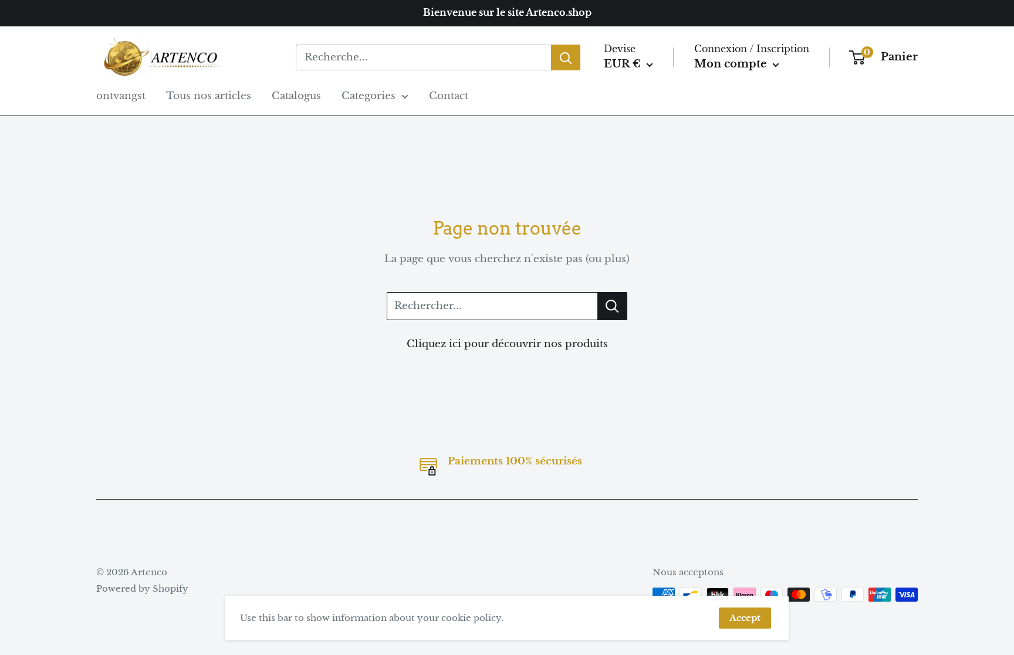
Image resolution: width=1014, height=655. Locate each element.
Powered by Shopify (142, 588)
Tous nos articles (208, 96)
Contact (448, 96)
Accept (744, 617)
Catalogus (296, 96)
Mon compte (732, 63)
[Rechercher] (565, 57)
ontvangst (121, 96)
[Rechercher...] (612, 306)
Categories (369, 96)
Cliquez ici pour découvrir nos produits (507, 344)
